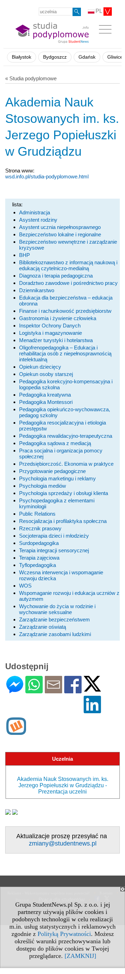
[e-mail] (53, 690)
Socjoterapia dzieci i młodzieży (54, 536)
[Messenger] (14, 690)
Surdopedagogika (39, 543)
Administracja (34, 212)
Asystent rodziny (38, 220)
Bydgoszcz (55, 57)
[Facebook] (73, 690)
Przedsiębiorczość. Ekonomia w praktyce (66, 464)
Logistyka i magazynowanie (50, 333)
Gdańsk (86, 57)
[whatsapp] (34, 690)
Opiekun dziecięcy (40, 367)
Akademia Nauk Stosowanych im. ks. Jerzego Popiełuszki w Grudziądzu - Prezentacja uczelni (62, 785)
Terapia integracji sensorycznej (54, 550)
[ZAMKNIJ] (80, 955)
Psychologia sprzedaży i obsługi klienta (63, 493)
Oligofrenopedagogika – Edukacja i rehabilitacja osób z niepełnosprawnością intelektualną (65, 353)
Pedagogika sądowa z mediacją (55, 443)
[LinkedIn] (92, 710)
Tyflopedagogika (37, 565)
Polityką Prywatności (64, 933)
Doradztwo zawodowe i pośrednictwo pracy (68, 283)
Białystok (21, 57)
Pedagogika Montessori (46, 402)
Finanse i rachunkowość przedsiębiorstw (65, 311)
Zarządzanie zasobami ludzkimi (55, 634)
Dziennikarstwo (36, 290)
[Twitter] (92, 688)
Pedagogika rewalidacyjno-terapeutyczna (65, 436)
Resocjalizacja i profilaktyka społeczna (63, 521)
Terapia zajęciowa (39, 558)
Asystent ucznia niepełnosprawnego (60, 227)
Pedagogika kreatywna (45, 395)
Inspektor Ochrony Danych (50, 326)
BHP (24, 255)
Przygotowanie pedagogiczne (52, 471)
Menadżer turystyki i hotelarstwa (56, 340)
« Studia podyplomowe (31, 78)
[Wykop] (16, 732)
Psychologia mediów (42, 486)
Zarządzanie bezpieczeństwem (54, 619)
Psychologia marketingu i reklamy (57, 478)
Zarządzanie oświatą (42, 627)
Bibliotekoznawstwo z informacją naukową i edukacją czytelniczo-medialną (68, 265)
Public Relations (37, 514)
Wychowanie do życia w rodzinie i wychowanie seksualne (57, 609)
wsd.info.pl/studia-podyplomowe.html (47, 176)
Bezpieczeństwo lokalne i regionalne (60, 234)
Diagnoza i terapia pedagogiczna (56, 276)
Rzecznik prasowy (40, 528)
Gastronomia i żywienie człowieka (57, 318)
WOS (25, 586)
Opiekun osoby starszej (46, 374)
